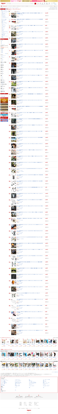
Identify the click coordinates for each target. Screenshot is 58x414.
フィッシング (3, 15)
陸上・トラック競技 (4, 19)
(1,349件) (17, 359)
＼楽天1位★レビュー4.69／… (16, 344)
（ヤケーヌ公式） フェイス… (46, 344)
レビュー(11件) (21, 151)
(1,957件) (4, 346)
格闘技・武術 (3, 34)
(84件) (55, 346)
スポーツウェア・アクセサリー (5, 11)
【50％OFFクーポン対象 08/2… (38, 357)
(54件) (51, 346)
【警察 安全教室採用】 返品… (33, 367)
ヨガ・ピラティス (4, 20)
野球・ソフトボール (4, 22)
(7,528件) (4, 359)
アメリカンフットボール (4, 31)
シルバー (2, 59)
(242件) (55, 359)
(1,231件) (34, 346)
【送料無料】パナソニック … (54, 367)
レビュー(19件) (21, 207)
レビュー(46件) (21, 232)
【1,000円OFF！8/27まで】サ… (20, 357)
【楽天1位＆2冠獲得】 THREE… (29, 367)
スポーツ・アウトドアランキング (14, 9)
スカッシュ (3, 29)
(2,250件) (47, 359)
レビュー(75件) (21, 226)
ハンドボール (3, 27)
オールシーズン (3, 44)
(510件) (12, 359)
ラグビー (3, 30)
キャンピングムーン (3, 55)
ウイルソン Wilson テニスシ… (8, 344)
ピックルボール (3, 24)
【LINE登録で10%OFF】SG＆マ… (16, 368)
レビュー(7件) (20, 114)
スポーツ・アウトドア (3, 94)
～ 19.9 (2, 74)
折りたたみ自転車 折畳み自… (29, 344)
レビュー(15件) (21, 319)
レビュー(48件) (21, 145)
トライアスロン (3, 13)
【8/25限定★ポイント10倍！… (12, 367)
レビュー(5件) (20, 307)
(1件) (21, 346)
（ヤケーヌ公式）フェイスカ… (24, 357)
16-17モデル (2, 47)
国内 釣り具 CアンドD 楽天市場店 (20, 171)
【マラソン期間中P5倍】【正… (3, 344)
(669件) (34, 359)
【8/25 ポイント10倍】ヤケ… (46, 357)
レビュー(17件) (21, 176)
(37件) (38, 346)
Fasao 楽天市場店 (18, 314)
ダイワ (2, 56)
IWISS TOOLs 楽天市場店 (19, 28)
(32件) (29, 346)
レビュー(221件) (21, 39)
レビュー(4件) (20, 282)
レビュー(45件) (21, 251)
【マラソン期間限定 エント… (54, 344)
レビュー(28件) (21, 263)
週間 (17, 11)
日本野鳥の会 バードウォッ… (12, 344)
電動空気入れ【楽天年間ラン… (7, 368)
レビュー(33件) (21, 139)
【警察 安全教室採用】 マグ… (20, 367)
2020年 (2, 52)
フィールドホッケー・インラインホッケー (5, 33)
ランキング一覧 (3, 96)
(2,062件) (43, 359)
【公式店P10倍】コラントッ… (33, 357)
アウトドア (3, 14)
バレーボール (3, 26)
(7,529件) (47, 346)
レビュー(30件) (21, 95)
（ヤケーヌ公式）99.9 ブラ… (12, 357)
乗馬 (2, 36)
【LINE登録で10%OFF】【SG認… (24, 368)
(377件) (17, 346)
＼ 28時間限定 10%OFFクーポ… (41, 357)
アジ (1, 76)
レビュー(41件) (21, 120)
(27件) (38, 359)
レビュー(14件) (21, 27)
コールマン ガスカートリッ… (37, 344)
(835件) (42, 346)
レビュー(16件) (21, 195)
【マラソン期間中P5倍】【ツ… (33, 344)
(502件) (51, 359)
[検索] (35, 3)
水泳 (2, 21)
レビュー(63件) (21, 33)
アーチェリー (3, 35)
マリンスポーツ (3, 16)
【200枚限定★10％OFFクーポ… (3, 367)
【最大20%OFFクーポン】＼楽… (50, 357)
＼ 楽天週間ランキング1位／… (50, 367)
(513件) (25, 346)
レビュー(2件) (20, 288)
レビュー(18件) (21, 257)
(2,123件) (25, 359)
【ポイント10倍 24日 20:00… (50, 344)
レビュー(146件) (21, 89)
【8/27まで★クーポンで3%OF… (29, 357)
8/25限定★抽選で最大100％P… (55, 357)
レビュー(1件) (20, 170)
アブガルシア (2, 57)
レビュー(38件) (21, 313)
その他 (2, 37)
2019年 (2, 49)
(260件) (29, 359)
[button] (40, 3)
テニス (2, 23)
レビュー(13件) (21, 201)
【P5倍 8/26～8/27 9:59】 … (42, 367)
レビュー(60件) (21, 64)
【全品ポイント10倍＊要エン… (20, 344)
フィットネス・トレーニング (5, 18)
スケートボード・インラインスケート (5, 32)
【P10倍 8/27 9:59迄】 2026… (42, 344)
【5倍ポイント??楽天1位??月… (24, 344)
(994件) (8, 359)
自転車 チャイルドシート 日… (46, 367)
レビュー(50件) (21, 58)
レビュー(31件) (21, 83)
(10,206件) (13, 346)
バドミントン (3, 28)
